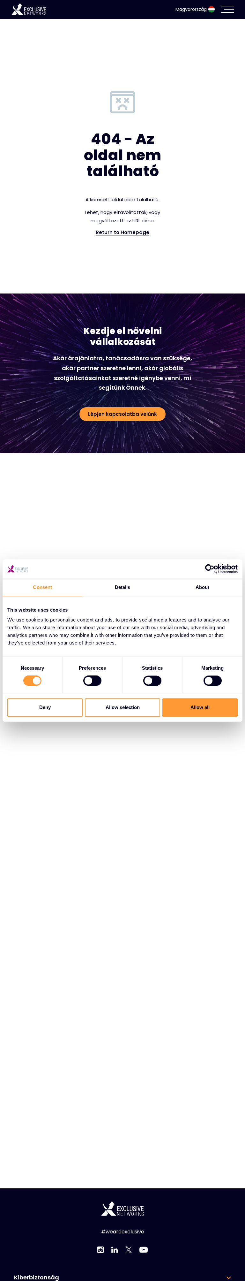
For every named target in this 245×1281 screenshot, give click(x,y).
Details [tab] (122, 587)
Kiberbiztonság (36, 1277)
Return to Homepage (122, 232)
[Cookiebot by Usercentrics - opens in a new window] (210, 569)
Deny (45, 707)
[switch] (92, 681)
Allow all (200, 707)
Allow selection (123, 707)
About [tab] (203, 587)
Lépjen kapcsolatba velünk (122, 414)
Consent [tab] (42, 587)
